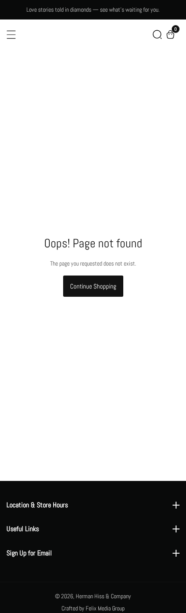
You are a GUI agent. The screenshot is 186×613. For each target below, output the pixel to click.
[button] (157, 34)
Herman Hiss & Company (103, 596)
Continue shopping (93, 286)
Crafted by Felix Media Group (93, 608)
